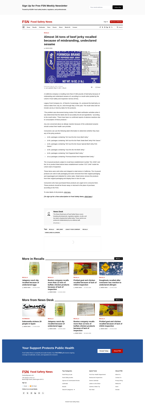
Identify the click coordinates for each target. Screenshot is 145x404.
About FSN (117, 351)
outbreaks (26, 318)
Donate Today (104, 351)
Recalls (46, 33)
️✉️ (24, 386)
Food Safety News (74, 401)
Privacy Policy (119, 380)
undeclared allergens (52, 232)
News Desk (49, 48)
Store (116, 386)
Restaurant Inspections (95, 377)
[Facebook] (100, 27)
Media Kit (118, 383)
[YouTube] (109, 27)
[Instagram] (105, 27)
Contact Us (118, 377)
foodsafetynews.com (28, 375)
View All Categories (67, 389)
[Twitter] (102, 27)
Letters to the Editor (94, 383)
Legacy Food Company (73, 229)
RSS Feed (91, 389)
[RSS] (112, 27)
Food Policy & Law (67, 374)
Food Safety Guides (67, 377)
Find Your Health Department (97, 374)
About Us (117, 374)
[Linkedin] (107, 27)
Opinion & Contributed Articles (71, 380)
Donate (117, 389)
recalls (85, 229)
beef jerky (60, 229)
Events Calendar (93, 380)
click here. (67, 192)
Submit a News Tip (94, 386)
